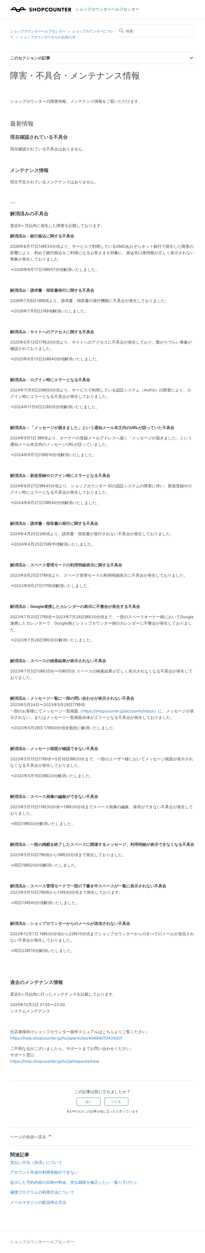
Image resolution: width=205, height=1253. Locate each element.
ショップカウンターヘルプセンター (38, 31)
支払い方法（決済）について (36, 1162)
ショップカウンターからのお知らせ (48, 37)
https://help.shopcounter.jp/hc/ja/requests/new (54, 1061)
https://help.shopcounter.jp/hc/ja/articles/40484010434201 (66, 1038)
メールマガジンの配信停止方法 (38, 1202)
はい (88, 1101)
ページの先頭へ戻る (28, 1136)
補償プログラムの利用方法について (42, 1192)
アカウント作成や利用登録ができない (44, 1172)
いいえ (116, 1101)
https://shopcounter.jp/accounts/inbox (118, 711)
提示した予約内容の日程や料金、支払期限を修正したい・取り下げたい (74, 1182)
